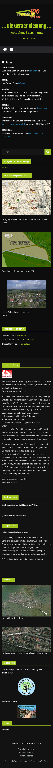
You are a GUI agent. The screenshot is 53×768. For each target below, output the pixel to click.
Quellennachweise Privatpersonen (14, 516)
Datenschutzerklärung (28, 743)
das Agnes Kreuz (27, 340)
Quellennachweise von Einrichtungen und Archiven (20, 505)
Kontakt (39, 743)
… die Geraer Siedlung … (26, 26)
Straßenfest (5, 167)
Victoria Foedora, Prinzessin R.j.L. (13, 124)
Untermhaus (25, 344)
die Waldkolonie (20, 335)
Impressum (15, 743)
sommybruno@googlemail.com (18, 474)
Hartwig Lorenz (42, 108)
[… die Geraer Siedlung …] (5, 49)
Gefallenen (33, 71)
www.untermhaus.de (9, 701)
